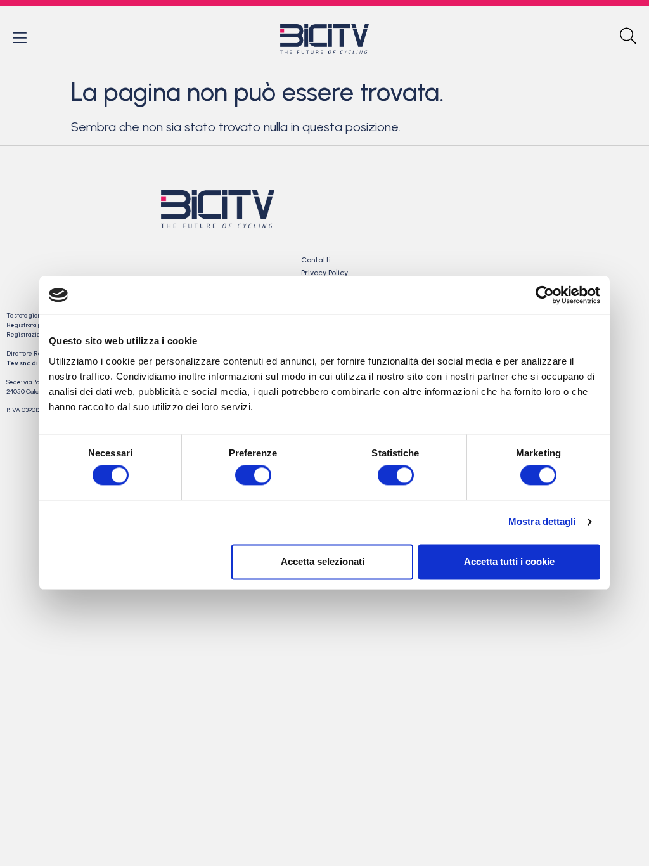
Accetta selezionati (322, 561)
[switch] (253, 475)
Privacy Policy (324, 272)
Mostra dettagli (542, 522)
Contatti (316, 259)
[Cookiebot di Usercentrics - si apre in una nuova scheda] (544, 294)
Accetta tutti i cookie (509, 561)
